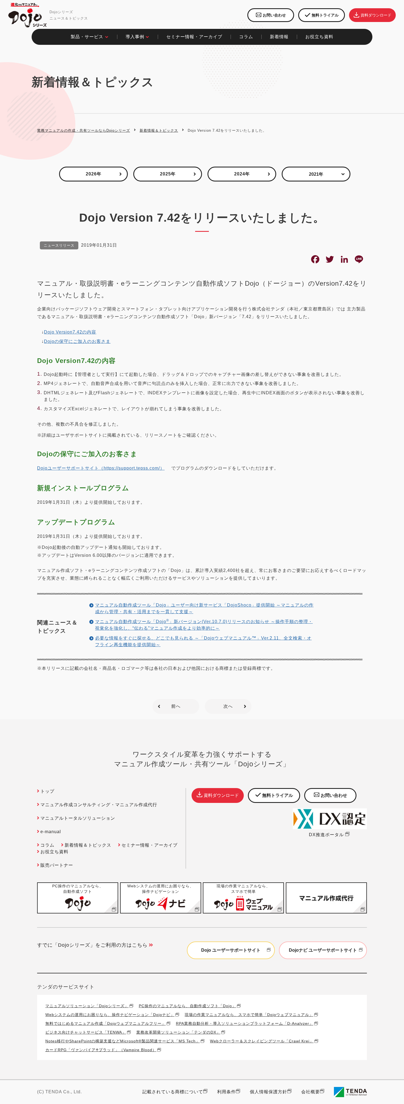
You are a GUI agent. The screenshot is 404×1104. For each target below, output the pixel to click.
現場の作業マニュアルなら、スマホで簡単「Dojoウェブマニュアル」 (249, 1014)
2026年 (93, 174)
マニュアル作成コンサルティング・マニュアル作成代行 (98, 804)
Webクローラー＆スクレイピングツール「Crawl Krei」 (262, 1041)
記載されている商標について (172, 1091)
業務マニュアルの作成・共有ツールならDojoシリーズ (83, 130)
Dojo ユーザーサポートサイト (231, 950)
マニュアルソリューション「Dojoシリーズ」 (87, 1006)
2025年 (168, 174)
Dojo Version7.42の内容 (70, 332)
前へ (176, 706)
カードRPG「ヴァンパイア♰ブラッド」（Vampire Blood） (100, 1050)
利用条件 (226, 1091)
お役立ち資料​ (319, 36)
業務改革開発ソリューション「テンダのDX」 (178, 1032)
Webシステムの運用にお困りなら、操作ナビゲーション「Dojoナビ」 (110, 1014)
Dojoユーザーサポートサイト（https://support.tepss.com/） (101, 468)
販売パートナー (56, 865)
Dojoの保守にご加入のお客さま (77, 341)
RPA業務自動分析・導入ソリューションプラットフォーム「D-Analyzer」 (244, 1023)
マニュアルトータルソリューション (77, 818)
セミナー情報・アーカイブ (194, 36)
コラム (47, 845)
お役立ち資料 (54, 851)
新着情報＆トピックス (159, 130)
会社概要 (310, 1091)
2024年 (242, 174)
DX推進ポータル (326, 834)
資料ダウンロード (376, 15)
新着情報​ (279, 36)
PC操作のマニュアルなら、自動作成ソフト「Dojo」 (187, 1006)
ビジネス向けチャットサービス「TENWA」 (85, 1032)
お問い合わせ (274, 15)
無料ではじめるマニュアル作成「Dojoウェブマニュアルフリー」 (105, 1023)
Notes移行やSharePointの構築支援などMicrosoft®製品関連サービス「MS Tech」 (122, 1041)
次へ (228, 706)
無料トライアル (325, 15)
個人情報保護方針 (268, 1091)
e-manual (50, 831)
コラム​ (246, 36)
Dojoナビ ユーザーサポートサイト (323, 950)
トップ (47, 791)
